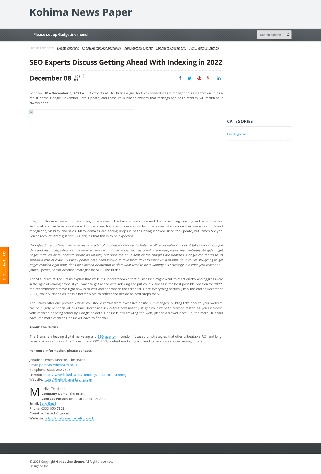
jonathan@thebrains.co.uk (58, 364)
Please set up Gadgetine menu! (60, 34)
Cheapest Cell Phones (171, 48)
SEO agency (107, 336)
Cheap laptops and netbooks (101, 48)
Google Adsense (68, 48)
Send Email (48, 403)
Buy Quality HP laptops (204, 48)
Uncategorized (237, 134)
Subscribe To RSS (4, 264)
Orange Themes (61, 466)
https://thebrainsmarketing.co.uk (68, 379)
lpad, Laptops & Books (138, 48)
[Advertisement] (260, 85)
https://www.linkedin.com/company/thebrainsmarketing (85, 374)
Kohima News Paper (80, 12)
